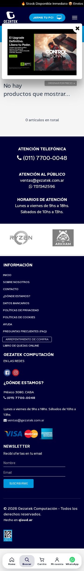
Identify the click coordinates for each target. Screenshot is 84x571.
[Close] (77, 28)
